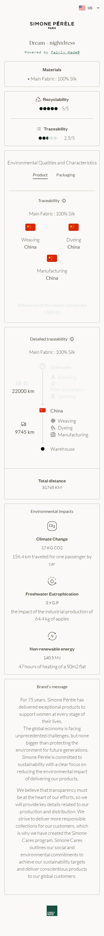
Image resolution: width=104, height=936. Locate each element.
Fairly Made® (65, 52)
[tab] (40, 175)
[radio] (41, 108)
